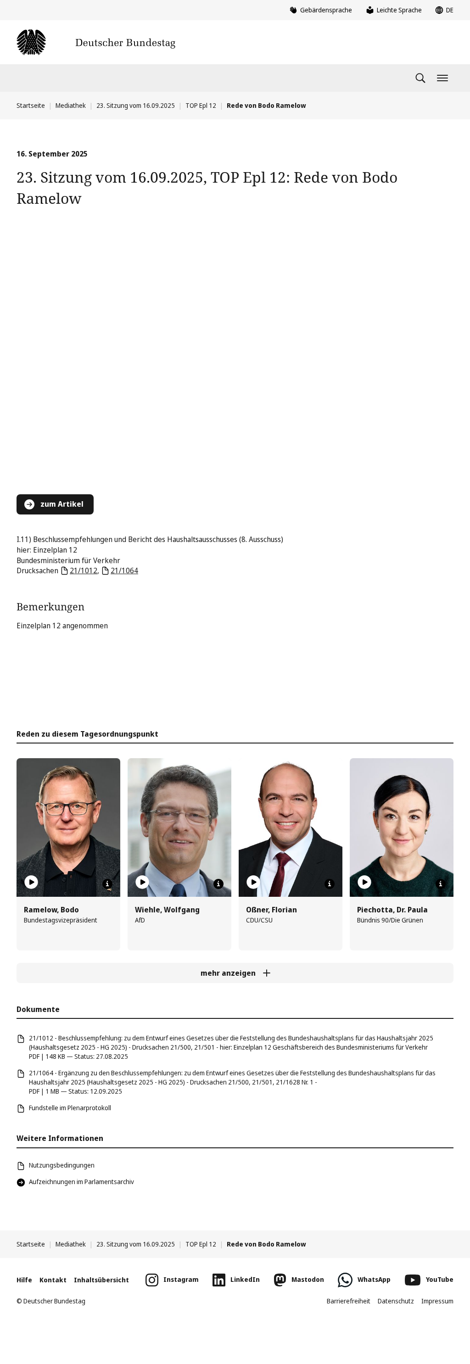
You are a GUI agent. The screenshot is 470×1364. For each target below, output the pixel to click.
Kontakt (53, 1279)
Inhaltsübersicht (101, 1279)
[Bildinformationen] (107, 883)
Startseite (31, 105)
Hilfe (24, 1279)
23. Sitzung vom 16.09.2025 (135, 105)
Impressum (437, 1301)
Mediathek (71, 105)
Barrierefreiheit (348, 1301)
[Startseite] (96, 42)
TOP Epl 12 (200, 105)
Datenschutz (396, 1301)
